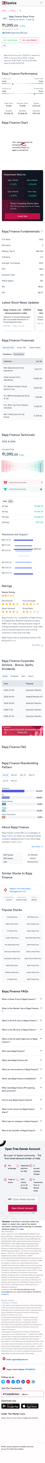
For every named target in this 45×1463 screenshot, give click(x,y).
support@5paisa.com (20, 1359)
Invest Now (22, 216)
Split (23, 676)
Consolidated (19, 354)
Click (18, 1229)
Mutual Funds (7, 801)
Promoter (5, 788)
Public (4, 808)
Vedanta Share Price (12, 972)
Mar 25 (14, 781)
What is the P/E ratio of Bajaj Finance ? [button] (20, 1020)
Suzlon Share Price (12, 938)
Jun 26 (5, 775)
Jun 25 (5, 781)
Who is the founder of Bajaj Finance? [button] (18, 1130)
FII (3, 795)
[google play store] (10, 1406)
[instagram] (8, 1382)
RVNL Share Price (33, 965)
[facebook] (18, 1382)
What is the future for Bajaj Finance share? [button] (18, 1110)
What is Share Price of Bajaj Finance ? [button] (19, 999)
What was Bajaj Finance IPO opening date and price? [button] (18, 1089)
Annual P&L (21, 347)
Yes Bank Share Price (12, 945)
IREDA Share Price (12, 924)
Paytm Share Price (33, 972)
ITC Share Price (12, 931)
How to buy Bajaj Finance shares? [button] (17, 1100)
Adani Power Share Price (32, 958)
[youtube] (28, 1382)
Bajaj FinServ (7, 836)
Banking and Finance (16, 19)
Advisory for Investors (10, 1303)
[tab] (22, 999)
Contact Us (5, 1294)
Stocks (12, 10)
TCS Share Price (12, 917)
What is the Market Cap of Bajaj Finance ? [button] (20, 1010)
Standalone (7, 354)
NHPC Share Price (12, 965)
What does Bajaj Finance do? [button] (15, 1060)
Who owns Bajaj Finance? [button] (13, 1051)
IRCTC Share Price (33, 924)
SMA (10, 501)
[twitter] (13, 1382)
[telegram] (3, 1382)
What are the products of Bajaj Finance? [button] (20, 1069)
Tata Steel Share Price (32, 938)
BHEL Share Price (33, 979)
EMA (5, 501)
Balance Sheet (35, 347)
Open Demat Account (22, 1208)
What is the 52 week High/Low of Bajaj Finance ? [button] (19, 1040)
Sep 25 (31, 775)
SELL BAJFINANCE (29, 40)
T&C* (33, 1213)
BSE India (7, 326)
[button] (20, 11)
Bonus (30, 676)
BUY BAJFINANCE (11, 40)
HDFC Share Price (33, 945)
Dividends (14, 676)
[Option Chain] (4, 45)
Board (5, 676)
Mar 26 (14, 775)
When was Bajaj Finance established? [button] (19, 1078)
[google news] (33, 1382)
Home (4, 10)
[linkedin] (23, 1382)
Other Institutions (9, 814)
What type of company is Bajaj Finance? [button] (20, 1121)
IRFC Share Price (33, 917)
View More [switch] (36, 645)
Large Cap (30, 19)
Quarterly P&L (8, 347)
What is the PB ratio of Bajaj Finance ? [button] (19, 1029)
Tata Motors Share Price (12, 958)
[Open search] (41, 3)
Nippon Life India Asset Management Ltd (20, 890)
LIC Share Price (12, 979)
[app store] (30, 1406)
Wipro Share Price (33, 931)
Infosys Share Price (33, 952)
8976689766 (30, 1369)
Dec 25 (23, 775)
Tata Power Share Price (12, 952)
